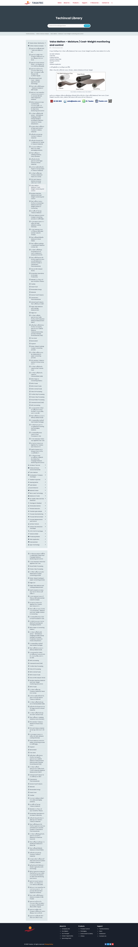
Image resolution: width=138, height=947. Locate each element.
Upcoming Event (66, 938)
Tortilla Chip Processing (37, 394)
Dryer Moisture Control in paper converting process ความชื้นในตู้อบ (37, 217)
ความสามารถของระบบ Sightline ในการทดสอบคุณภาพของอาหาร (37, 445)
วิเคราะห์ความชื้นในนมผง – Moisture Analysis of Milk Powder (37, 897)
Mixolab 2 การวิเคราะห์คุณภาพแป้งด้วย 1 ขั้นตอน (37, 280)
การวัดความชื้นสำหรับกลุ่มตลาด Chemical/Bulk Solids (37, 374)
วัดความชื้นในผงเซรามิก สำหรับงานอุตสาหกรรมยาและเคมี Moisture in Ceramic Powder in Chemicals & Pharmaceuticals (37, 262)
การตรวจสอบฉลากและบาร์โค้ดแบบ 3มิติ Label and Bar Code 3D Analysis (37, 232)
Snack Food (34, 287)
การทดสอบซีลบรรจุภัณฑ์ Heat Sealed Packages (37, 421)
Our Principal (65, 933)
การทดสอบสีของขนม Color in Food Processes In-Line (36, 434)
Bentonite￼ (34, 341)
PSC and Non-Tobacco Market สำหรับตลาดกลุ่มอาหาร (37, 362)
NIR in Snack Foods (36, 386)
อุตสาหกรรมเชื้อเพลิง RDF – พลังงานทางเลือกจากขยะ (37, 50)
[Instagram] (110, 944)
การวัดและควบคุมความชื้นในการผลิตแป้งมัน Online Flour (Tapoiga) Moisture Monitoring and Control (37, 459)
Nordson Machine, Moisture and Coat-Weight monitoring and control (37, 196)
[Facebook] (106, 944)
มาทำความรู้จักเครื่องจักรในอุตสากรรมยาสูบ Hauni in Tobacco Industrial (37, 168)
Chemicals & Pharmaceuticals (36, 298)
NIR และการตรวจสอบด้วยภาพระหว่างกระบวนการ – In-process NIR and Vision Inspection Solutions (37, 890)
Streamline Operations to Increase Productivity (37, 275)
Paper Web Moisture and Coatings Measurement (37, 308)
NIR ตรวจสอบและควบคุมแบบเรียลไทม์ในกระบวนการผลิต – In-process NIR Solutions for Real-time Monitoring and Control (37, 875)
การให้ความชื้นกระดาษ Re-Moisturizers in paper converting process (37, 355)
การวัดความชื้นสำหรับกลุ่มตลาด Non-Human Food (37, 368)
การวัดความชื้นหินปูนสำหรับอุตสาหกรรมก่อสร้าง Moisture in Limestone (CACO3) (36, 252)
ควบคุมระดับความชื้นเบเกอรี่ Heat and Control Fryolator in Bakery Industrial (37, 129)
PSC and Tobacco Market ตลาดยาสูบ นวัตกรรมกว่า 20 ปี (36, 181)
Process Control (85, 929)
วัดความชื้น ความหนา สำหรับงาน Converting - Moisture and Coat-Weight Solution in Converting (37, 205)
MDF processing (35, 405)
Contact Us (105, 3)
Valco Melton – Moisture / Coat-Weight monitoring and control (66, 33)
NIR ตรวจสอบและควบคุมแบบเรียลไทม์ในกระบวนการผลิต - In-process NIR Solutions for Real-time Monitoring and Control (37, 106)
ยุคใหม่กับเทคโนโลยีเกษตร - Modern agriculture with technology (36, 81)
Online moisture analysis (42, 33)
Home (59, 3)
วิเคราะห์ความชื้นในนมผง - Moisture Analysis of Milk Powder (37, 88)
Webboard (102, 933)
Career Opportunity (67, 936)
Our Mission (65, 931)
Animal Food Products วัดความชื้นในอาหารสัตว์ (37, 303)
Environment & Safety (86, 933)
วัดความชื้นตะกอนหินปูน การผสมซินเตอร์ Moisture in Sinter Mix (37, 245)
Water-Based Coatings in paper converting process (37, 348)
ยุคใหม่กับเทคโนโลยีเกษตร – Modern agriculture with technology (37, 866)
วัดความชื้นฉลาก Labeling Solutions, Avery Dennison (36, 154)
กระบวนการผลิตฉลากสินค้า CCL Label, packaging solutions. (36, 148)
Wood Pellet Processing (37, 400)
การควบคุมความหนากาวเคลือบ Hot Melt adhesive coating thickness (37, 224)
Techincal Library (30, 33)
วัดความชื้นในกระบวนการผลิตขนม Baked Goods (37, 416)
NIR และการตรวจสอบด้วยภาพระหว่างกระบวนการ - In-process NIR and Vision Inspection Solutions (37, 96)
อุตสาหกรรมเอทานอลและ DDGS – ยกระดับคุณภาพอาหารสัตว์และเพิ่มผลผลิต (37, 64)
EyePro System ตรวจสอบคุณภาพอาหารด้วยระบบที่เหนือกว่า (37, 451)
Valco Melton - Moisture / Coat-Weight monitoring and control (37, 188)
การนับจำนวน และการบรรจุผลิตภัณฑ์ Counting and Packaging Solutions (37, 427)
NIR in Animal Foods (36, 389)
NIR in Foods (34, 383)
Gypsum (33, 343)
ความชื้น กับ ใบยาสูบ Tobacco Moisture (36, 212)
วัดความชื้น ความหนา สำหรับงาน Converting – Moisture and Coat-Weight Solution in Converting (37, 611)
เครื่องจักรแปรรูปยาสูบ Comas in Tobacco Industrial (36, 136)
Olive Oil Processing (36, 391)
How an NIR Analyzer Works (37, 270)
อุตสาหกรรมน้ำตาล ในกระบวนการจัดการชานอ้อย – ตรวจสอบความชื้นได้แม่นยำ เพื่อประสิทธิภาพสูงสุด (37, 72)
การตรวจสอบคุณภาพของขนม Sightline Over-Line (37, 439)
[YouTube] (113, 944)
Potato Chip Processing (37, 397)
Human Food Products (37, 295)
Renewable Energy (36, 289)
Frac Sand (34, 338)
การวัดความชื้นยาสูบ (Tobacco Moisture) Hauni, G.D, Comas (36, 174)
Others (82, 936)
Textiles (33, 284)
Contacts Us (102, 936)
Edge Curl (33, 313)
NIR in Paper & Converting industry (36, 379)
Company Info (66, 929)
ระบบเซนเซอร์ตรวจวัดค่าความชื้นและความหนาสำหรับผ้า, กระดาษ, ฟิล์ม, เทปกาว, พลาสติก (37, 410)
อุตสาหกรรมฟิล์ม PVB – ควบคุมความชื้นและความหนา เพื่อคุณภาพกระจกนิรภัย (37, 57)
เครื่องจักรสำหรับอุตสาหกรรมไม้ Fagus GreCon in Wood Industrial (36, 161)
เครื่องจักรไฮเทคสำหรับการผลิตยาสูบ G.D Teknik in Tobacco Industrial (37, 142)
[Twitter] (108, 944)
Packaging (83, 931)
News (100, 931)
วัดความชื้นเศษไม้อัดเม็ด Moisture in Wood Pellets (37, 239)
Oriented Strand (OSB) (37, 402)
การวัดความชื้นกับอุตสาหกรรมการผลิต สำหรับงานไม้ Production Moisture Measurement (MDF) (37, 319)
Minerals (33, 292)
